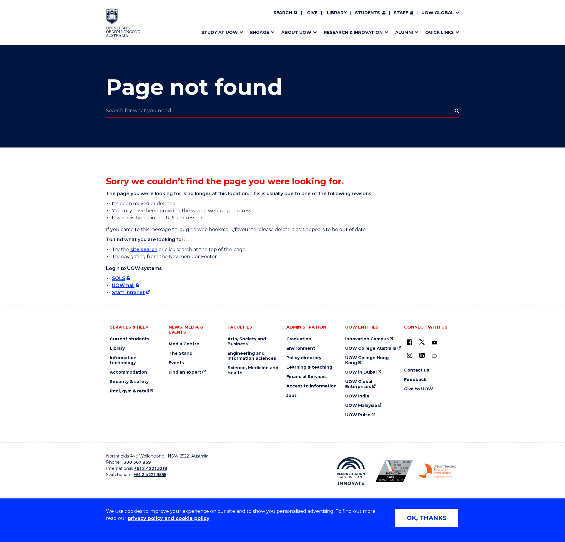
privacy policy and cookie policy (169, 518)
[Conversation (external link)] (434, 356)
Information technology (123, 360)
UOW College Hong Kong (367, 360)
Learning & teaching (309, 367)
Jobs (291, 395)
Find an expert (185, 372)
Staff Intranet (128, 292)
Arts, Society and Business (246, 342)
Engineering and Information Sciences (251, 356)
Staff (401, 12)
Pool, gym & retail (129, 391)
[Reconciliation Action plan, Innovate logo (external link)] (351, 471)
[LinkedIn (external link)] (422, 355)
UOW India (357, 396)
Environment (300, 348)
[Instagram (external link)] (409, 355)
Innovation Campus (367, 339)
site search (143, 249)
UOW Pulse (357, 414)
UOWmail (123, 285)
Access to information (311, 386)
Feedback (415, 379)
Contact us (416, 370)
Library (337, 12)
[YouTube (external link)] (434, 343)
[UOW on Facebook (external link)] (409, 342)
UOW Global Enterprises (358, 384)
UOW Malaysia (361, 405)
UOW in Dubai (361, 372)
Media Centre (184, 344)
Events (176, 362)
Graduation (298, 339)
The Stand (180, 353)
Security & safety (129, 381)
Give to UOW (418, 389)
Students (367, 12)
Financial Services (306, 376)
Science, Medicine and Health (252, 370)
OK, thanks (426, 517)
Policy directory (303, 357)
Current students (129, 339)
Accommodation (128, 372)
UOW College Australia (370, 348)
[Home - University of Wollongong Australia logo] (123, 23)
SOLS (118, 278)
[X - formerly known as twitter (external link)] (422, 342)
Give (312, 12)
